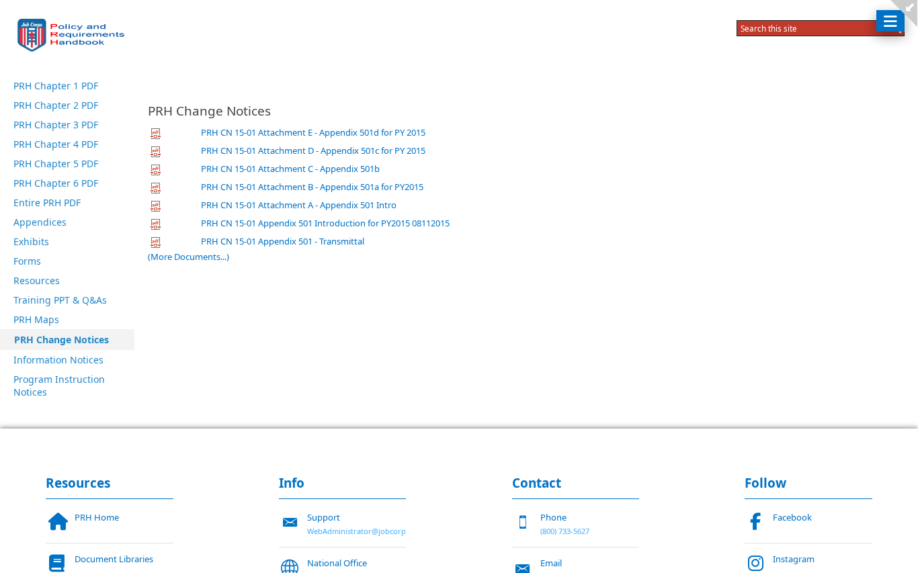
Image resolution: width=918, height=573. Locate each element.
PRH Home (97, 517)
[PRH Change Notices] (73, 34)
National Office (337, 563)
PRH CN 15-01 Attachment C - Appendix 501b (290, 169)
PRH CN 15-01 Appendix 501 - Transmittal (282, 241)
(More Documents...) (188, 257)
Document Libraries (114, 559)
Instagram (794, 559)
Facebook (792, 517)
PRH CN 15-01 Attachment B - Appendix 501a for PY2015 (312, 187)
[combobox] (808, 28)
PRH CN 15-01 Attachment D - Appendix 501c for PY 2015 (313, 150)
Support (323, 517)
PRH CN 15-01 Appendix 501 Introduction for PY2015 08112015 (325, 223)
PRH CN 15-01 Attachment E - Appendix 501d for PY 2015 (313, 132)
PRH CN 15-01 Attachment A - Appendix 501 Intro (299, 205)
